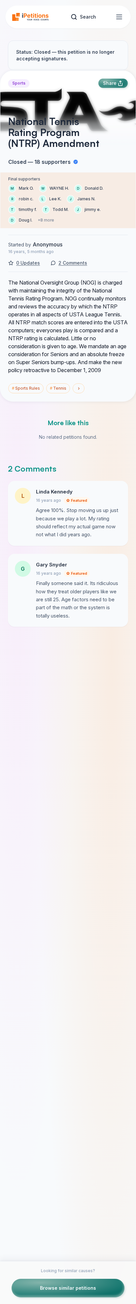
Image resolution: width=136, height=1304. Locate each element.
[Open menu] (119, 17)
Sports (18, 83)
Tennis (58, 388)
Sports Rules (26, 388)
